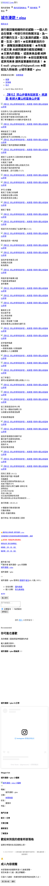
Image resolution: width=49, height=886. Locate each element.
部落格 (8, 82)
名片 (7, 85)
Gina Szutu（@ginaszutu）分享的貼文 (24, 764)
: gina (12, 532)
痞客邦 (22, 580)
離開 (13, 881)
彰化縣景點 (19, 589)
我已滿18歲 (5, 881)
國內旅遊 (18, 587)
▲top (3, 593)
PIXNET (10, 852)
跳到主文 (4, 24)
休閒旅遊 (19, 75)
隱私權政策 (40, 852)
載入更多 (5, 598)
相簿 (7, 80)
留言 (27, 580)
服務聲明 (24, 854)
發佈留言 (5, 612)
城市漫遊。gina (13, 18)
